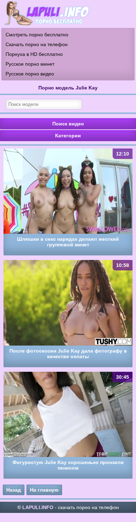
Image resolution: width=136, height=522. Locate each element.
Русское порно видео (30, 74)
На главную (44, 490)
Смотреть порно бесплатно (37, 34)
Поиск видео (68, 123)
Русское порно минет (30, 64)
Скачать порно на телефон (37, 44)
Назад (13, 490)
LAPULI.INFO (37, 507)
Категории (68, 135)
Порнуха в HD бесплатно (34, 54)
